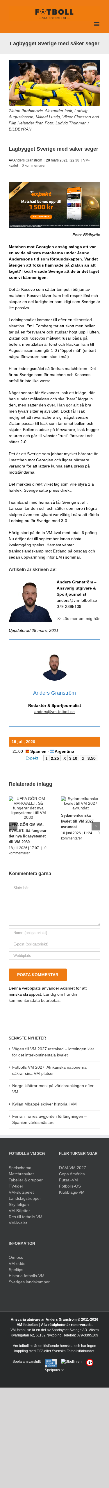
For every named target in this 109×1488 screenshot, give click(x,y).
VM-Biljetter (19, 1210)
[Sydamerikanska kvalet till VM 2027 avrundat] (81, 798)
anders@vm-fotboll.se (54, 711)
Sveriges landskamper (29, 1282)
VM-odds (17, 1263)
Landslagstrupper (25, 1198)
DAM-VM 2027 (72, 1167)
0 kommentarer (34, 166)
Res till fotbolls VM (25, 1216)
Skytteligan (19, 1204)
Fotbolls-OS (70, 1186)
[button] (13, 826)
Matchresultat (21, 1173)
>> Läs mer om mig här (78, 618)
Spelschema (20, 1167)
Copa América (72, 1173)
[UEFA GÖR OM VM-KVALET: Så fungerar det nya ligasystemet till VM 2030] (28, 798)
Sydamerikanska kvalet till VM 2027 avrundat (77, 821)
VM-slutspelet (21, 1192)
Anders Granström (27, 160)
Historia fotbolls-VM (26, 1275)
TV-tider (16, 1186)
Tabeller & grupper (26, 1180)
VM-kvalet (18, 1223)
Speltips (16, 1269)
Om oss (16, 1257)
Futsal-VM (68, 1180)
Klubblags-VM (72, 1192)
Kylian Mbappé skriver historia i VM (44, 1104)
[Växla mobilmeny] (97, 24)
